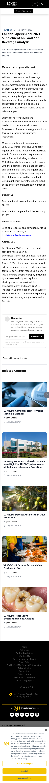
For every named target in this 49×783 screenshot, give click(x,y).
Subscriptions (24, 674)
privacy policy (12, 344)
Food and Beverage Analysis (15, 358)
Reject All (24, 771)
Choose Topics (22, 11)
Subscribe (35, 336)
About (24, 647)
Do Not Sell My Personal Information (24, 665)
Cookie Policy (22, 758)
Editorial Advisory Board (24, 659)
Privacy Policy (24, 668)
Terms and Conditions (24, 677)
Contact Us (24, 656)
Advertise (24, 650)
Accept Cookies (24, 778)
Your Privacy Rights (24, 680)
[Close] (46, 730)
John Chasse (11, 418)
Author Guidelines (24, 653)
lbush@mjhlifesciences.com (16, 235)
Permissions (24, 671)
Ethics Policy (24, 662)
